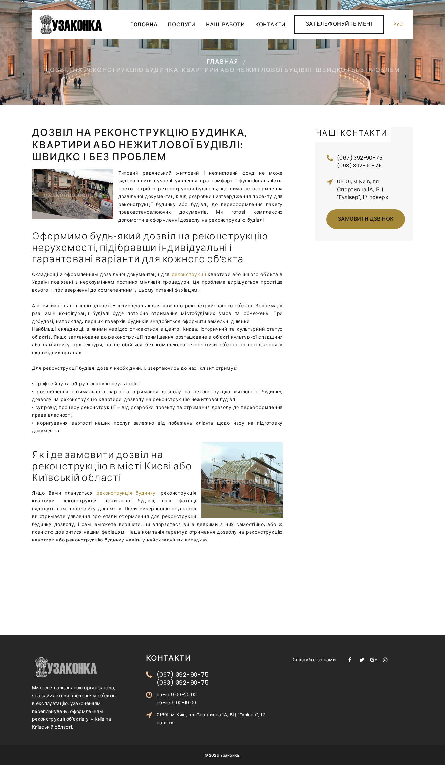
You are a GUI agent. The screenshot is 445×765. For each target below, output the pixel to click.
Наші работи (225, 25)
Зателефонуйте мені (339, 24)
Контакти (270, 25)
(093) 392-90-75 (359, 165)
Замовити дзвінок (366, 219)
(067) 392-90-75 (359, 158)
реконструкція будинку (126, 493)
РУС (398, 24)
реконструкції (189, 274)
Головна (144, 25)
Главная (223, 62)
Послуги (181, 25)
